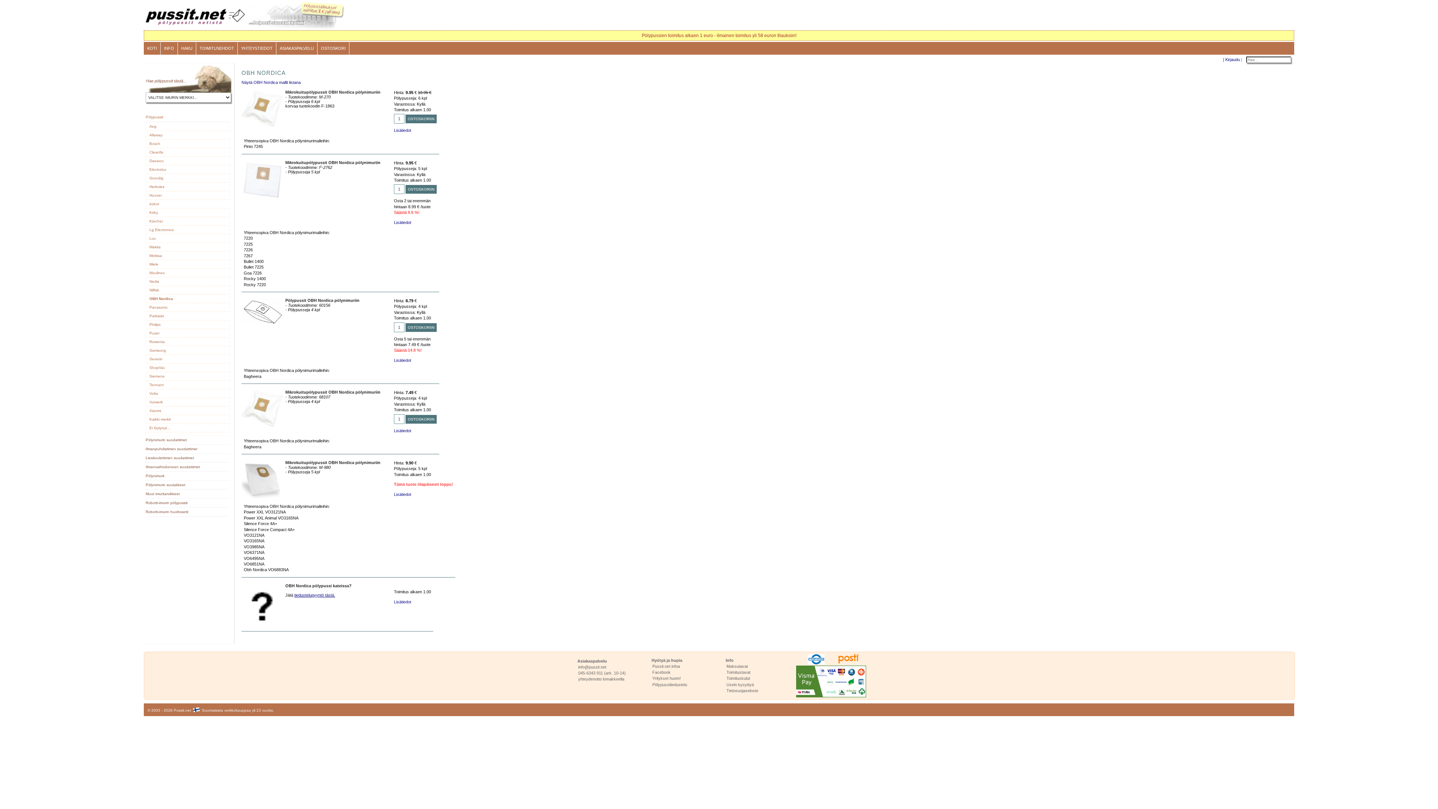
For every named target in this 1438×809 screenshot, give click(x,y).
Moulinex (157, 273)
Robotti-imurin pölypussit (167, 503)
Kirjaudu (1232, 59)
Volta (153, 393)
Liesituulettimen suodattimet (170, 458)
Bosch (154, 144)
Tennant (156, 385)
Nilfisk (154, 290)
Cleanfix (156, 152)
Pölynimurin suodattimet (166, 440)
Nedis (154, 281)
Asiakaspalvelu (297, 48)
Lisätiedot (402, 130)
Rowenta (157, 342)
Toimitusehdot (217, 48)
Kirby (153, 212)
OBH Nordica (161, 299)
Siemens (156, 376)
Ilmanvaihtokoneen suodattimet (173, 467)
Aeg (153, 126)
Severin (156, 359)
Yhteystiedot (257, 48)
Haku (186, 48)
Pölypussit (154, 117)
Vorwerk (156, 402)
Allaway (156, 135)
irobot (154, 204)
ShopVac (157, 368)
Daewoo (156, 161)
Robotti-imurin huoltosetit (167, 512)
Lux (152, 238)
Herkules (156, 187)
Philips (155, 324)
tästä (178, 81)
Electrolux (157, 169)
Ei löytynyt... (159, 428)
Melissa (155, 256)
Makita (155, 247)
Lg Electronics (161, 230)
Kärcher (156, 221)
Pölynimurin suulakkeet (165, 485)
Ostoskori (333, 48)
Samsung (157, 350)
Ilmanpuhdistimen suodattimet (171, 449)
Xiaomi (155, 411)
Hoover (155, 195)
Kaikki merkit (160, 419)
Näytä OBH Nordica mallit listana (271, 82)
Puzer (154, 333)
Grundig (156, 178)
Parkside (156, 316)
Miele (153, 264)
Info (169, 48)
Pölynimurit (155, 476)
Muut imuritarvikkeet (163, 494)
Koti (152, 48)
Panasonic (158, 307)
